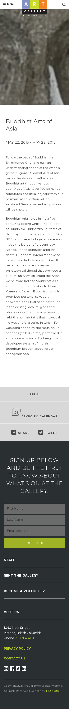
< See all (34, 394)
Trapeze (52, 690)
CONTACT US (14, 658)
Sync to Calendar (41, 416)
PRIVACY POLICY (17, 648)
